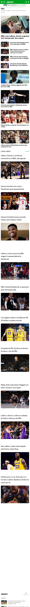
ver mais (27, 151)
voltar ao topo (26, 594)
